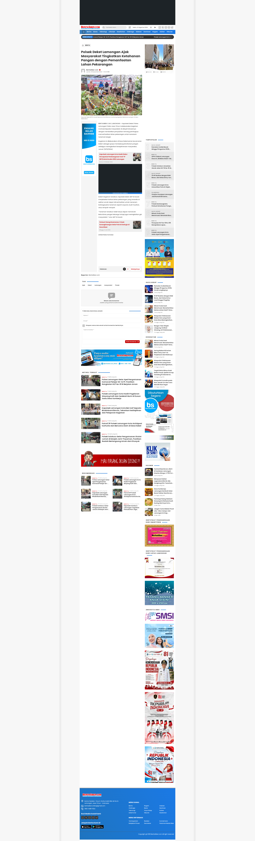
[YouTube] (169, 27)
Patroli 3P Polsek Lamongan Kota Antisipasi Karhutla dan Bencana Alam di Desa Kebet (122, 424)
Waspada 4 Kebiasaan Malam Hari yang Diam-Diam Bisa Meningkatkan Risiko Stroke (163, 319)
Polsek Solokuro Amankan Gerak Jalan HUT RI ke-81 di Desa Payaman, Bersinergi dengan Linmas (161, 167)
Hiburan (170, 32)
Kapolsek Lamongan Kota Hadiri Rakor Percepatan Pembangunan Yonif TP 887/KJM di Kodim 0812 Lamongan (113, 156)
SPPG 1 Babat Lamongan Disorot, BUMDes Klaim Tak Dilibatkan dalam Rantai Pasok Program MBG (161, 158)
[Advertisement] (127, 14)
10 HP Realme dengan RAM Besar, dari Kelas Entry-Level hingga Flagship (162, 176)
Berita (89, 32)
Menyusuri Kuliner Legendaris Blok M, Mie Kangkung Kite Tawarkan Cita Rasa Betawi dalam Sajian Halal (163, 483)
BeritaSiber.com (92, 70)
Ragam (155, 32)
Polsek (117, 285)
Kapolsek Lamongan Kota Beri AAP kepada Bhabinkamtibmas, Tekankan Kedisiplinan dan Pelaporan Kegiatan (121, 410)
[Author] (83, 71)
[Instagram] (165, 27)
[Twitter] (162, 27)
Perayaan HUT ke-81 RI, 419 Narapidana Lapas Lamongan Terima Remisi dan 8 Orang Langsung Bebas (161, 224)
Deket (90, 285)
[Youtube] (93, 817)
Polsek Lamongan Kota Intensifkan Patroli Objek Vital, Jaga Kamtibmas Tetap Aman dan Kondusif (161, 186)
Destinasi (147, 32)
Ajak (83, 285)
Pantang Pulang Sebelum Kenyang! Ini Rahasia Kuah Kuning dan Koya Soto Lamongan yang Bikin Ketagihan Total (163, 503)
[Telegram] (172, 27)
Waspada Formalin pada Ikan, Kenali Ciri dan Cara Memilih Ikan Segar (163, 382)
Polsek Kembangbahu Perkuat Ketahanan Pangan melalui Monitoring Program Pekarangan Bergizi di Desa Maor (162, 205)
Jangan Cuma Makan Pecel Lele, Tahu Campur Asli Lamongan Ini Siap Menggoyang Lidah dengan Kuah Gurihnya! (164, 513)
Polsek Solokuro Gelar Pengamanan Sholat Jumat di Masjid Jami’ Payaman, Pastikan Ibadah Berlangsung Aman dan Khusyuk (121, 438)
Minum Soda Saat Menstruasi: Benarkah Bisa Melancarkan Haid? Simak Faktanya (161, 214)
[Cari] (103, 27)
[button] (130, 27)
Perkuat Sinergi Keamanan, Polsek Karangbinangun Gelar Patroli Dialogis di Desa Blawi (114, 224)
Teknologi (103, 32)
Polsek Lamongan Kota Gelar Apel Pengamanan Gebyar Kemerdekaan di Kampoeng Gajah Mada (160, 233)
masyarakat (108, 285)
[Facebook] (159, 27)
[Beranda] (83, 32)
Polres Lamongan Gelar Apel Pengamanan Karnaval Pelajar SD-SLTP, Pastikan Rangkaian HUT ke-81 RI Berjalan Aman (95, 37)
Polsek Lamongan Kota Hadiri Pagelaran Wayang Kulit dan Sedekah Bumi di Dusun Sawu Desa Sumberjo (121, 396)
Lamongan (98, 285)
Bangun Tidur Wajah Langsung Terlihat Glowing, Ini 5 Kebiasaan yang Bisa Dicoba (163, 329)
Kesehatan (121, 32)
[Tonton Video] (155, 27)
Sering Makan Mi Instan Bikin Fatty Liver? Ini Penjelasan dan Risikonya (163, 353)
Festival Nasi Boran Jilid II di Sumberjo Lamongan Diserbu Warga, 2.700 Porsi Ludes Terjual (164, 472)
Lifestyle (112, 32)
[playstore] (98, 828)
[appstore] (86, 828)
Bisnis (95, 32)
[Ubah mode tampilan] (151, 27)
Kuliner (162, 32)
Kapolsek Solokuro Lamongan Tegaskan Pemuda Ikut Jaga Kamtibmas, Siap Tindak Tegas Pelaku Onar (133, 507)
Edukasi (139, 32)
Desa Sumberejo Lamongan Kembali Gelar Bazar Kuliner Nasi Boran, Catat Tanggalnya (163, 492)
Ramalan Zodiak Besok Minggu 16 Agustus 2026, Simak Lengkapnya (161, 148)
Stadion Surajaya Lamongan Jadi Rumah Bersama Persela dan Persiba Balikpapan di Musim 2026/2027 (162, 195)
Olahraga (130, 32)
